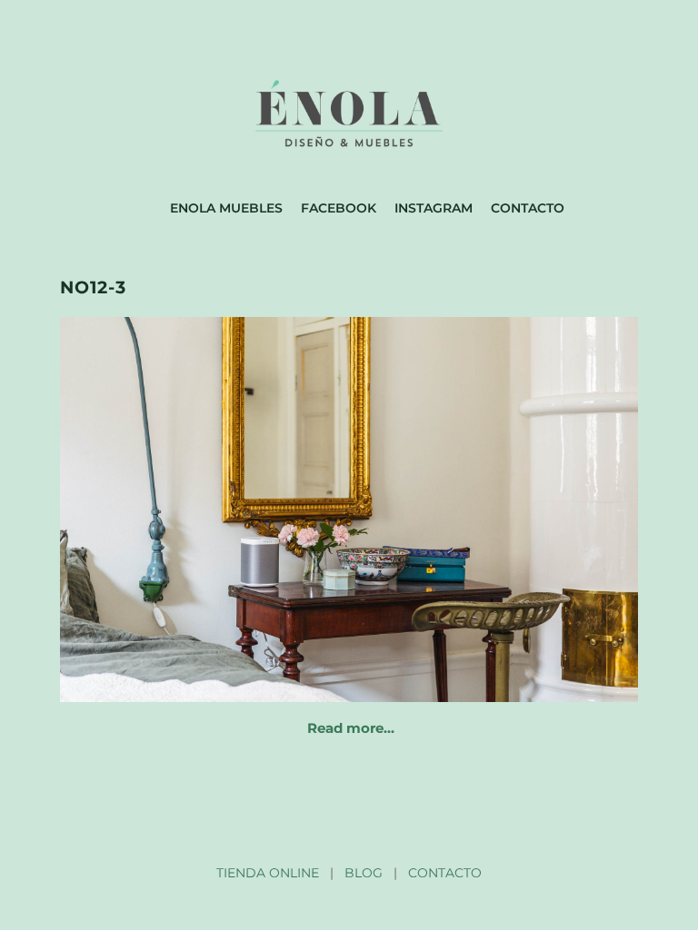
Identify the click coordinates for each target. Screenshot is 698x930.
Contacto (527, 208)
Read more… (350, 728)
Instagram (433, 208)
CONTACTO (445, 873)
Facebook (338, 208)
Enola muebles (226, 208)
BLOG (363, 873)
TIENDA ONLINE (267, 873)
